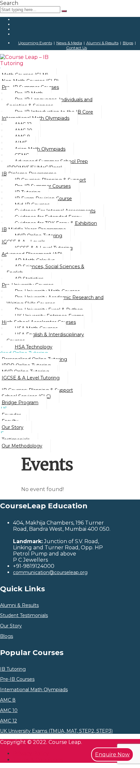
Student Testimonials (24, 615)
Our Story (11, 626)
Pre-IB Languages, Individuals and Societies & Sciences (49, 103)
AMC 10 (9, 710)
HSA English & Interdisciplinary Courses (45, 338)
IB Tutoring (13, 669)
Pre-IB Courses (17, 679)
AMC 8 (8, 700)
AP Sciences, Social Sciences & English (45, 270)
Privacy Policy (31, 753)
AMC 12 (8, 721)
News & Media (69, 42)
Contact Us (76, 47)
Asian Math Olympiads (40, 149)
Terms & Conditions (38, 760)
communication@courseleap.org (50, 572)
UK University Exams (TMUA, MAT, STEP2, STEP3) (56, 731)
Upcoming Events (35, 42)
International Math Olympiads (34, 690)
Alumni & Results (102, 42)
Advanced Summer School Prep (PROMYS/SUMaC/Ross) (47, 164)
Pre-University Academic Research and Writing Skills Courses (55, 301)
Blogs (128, 42)
